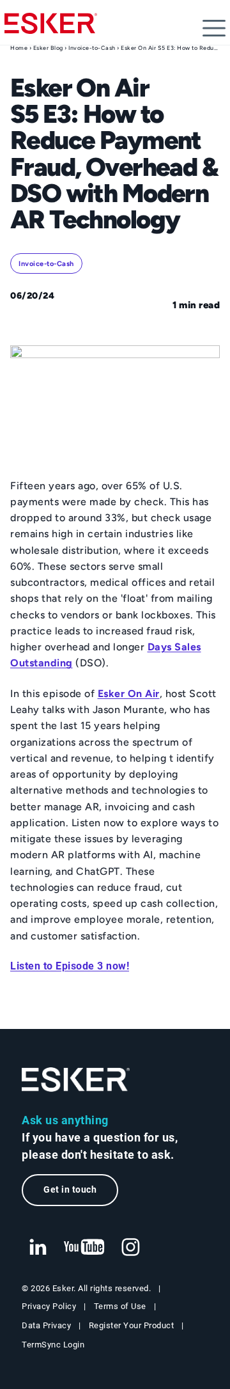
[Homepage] (50, 29)
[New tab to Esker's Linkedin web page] (38, 1248)
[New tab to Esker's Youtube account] (84, 1248)
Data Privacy (46, 1325)
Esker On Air (129, 693)
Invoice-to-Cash (92, 47)
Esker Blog (48, 47)
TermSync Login (53, 1344)
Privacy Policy (49, 1306)
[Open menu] (214, 28)
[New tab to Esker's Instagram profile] (131, 1248)
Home (18, 47)
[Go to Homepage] (76, 1080)
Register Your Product (131, 1325)
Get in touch (69, 1189)
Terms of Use (120, 1306)
